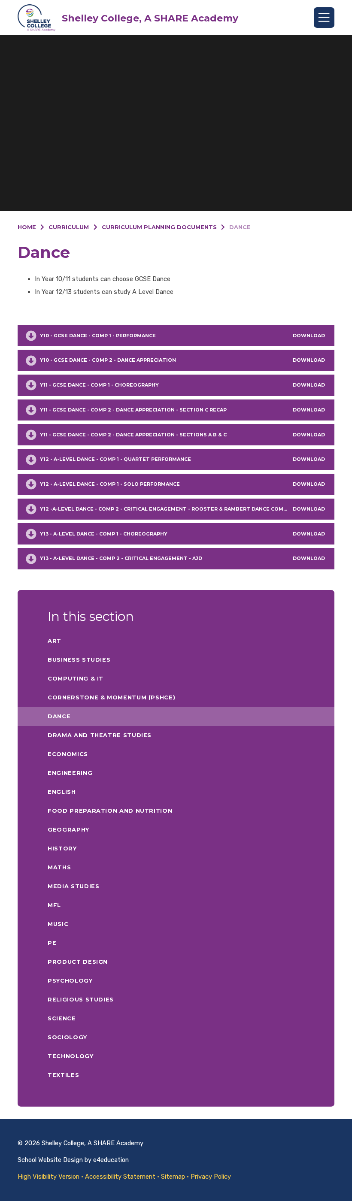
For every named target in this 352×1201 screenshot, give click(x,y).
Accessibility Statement (120, 1176)
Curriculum (69, 227)
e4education (111, 1160)
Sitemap (173, 1176)
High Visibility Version (48, 1176)
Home (27, 227)
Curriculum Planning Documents (159, 227)
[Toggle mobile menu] (324, 17)
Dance (240, 227)
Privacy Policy (211, 1176)
